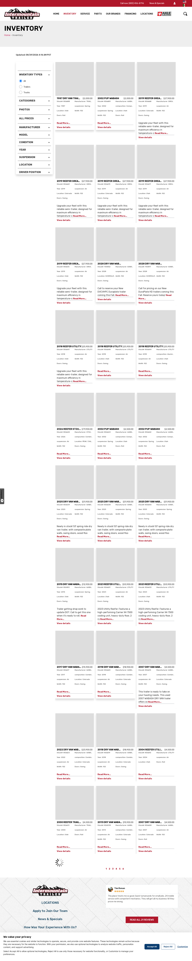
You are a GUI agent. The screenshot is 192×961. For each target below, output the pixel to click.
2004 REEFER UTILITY (150, 749)
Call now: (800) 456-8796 (132, 3)
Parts (98, 13)
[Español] (185, 5)
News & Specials (157, 3)
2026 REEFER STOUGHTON (72, 429)
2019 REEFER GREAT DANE (153, 98)
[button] (175, 3)
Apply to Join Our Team (50, 911)
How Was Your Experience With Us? (50, 927)
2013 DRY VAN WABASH (110, 822)
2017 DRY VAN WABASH (70, 667)
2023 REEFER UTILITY (110, 584)
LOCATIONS (147, 13)
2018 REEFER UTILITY (69, 346)
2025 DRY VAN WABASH (70, 501)
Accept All (152, 946)
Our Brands (113, 13)
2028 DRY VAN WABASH (111, 263)
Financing (130, 13)
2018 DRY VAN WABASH (111, 667)
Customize (182, 946)
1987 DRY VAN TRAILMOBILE (72, 98)
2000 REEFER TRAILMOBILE (72, 822)
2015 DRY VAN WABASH (70, 584)
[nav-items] (164, 14)
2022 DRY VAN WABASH (70, 749)
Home (56, 13)
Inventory (70, 13)
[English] (185, 1)
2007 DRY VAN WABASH (151, 667)
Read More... (63, 123)
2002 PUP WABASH (108, 98)
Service (85, 13)
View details (63, 127)
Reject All (168, 946)
